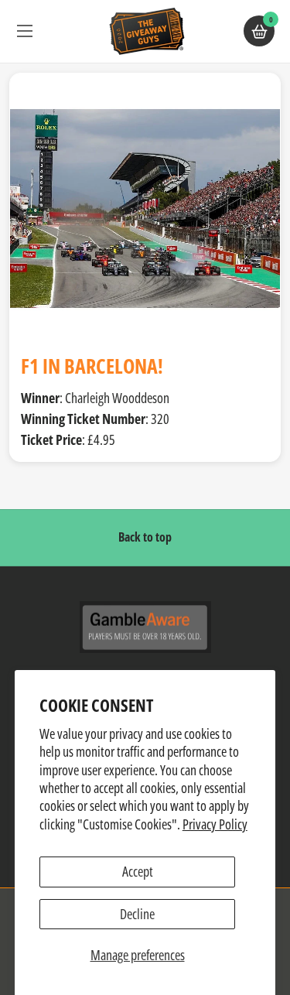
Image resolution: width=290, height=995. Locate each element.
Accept (137, 871)
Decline (137, 913)
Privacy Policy (215, 824)
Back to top (145, 536)
